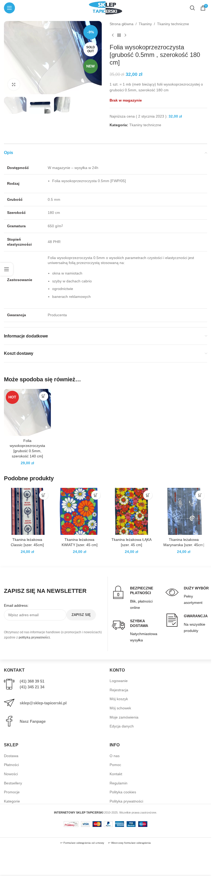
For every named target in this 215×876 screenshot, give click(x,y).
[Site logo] (105, 8)
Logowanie (119, 681)
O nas (115, 756)
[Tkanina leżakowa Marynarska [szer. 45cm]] (183, 511)
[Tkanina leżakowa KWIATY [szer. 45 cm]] (79, 511)
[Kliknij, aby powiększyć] (14, 85)
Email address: (16, 605)
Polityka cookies (123, 792)
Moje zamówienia (124, 717)
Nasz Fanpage (33, 721)
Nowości (11, 774)
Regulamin (118, 783)
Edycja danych (122, 726)
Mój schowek (120, 708)
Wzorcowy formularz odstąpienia (131, 842)
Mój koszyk (119, 699)
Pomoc (115, 765)
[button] (43, 396)
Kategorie (12, 801)
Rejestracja (119, 690)
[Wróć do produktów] (119, 35)
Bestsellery (13, 783)
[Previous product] (113, 35)
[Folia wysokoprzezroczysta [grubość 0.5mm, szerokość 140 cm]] (27, 412)
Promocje (12, 792)
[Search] (192, 8)
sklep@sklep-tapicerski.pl (43, 703)
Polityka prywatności (126, 801)
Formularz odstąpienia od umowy (83, 842)
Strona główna (121, 24)
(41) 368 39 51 (32, 681)
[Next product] (125, 35)
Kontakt (116, 774)
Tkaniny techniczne (173, 24)
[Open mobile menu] (9, 8)
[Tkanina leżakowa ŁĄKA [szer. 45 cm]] (131, 511)
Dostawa (11, 756)
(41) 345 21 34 (32, 687)
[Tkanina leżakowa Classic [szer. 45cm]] (27, 511)
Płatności (11, 765)
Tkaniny (145, 24)
